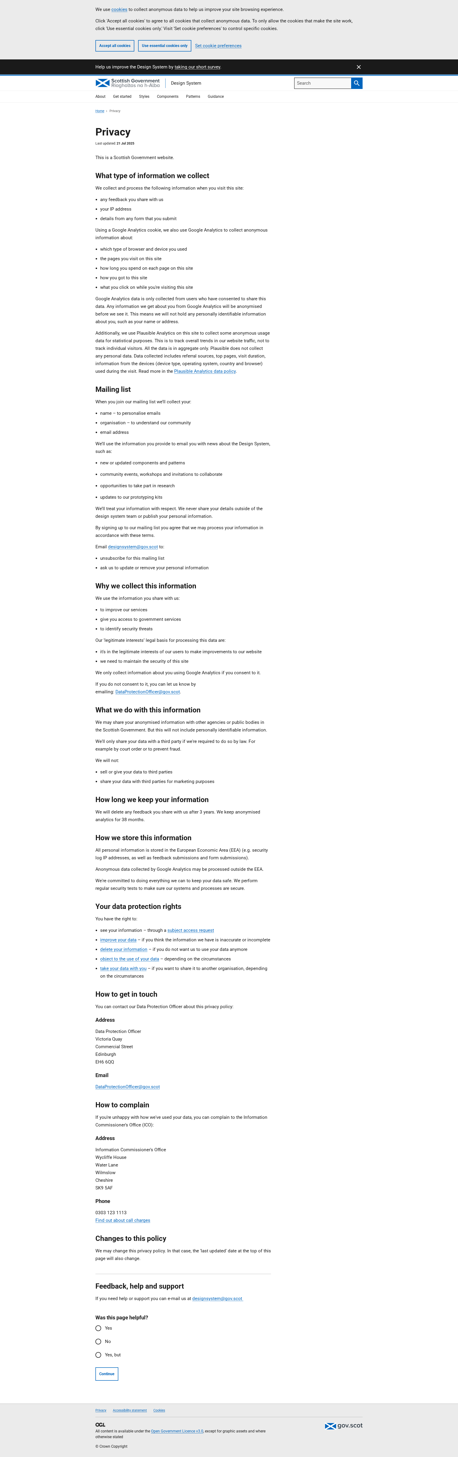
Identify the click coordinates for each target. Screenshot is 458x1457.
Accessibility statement (130, 1410)
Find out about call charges (122, 1220)
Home (99, 111)
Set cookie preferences (218, 45)
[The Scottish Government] (343, 1426)
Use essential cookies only (164, 45)
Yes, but (113, 1355)
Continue (106, 1374)
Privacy (100, 1410)
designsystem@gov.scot (133, 547)
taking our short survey (197, 67)
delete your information (123, 949)
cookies (119, 9)
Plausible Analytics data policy (205, 371)
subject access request (190, 930)
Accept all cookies (114, 45)
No (108, 1341)
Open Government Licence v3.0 (177, 1431)
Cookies (159, 1410)
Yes (108, 1328)
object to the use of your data (129, 959)
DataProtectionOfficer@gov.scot (147, 692)
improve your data (118, 940)
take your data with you (123, 968)
